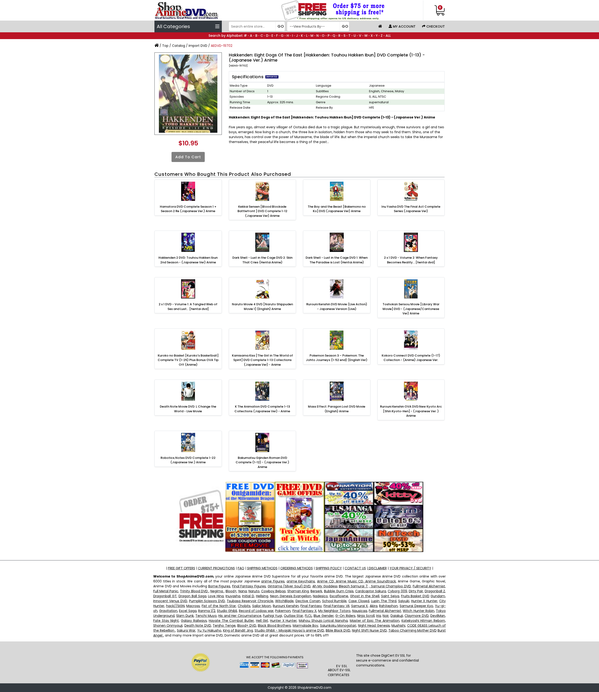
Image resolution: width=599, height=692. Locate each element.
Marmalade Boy (305, 625)
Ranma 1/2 (206, 610)
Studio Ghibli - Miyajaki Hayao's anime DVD (289, 630)
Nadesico (320, 596)
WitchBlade (284, 601)
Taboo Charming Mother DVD (412, 630)
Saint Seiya (390, 596)
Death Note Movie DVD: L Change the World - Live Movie (188, 408)
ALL (388, 35)
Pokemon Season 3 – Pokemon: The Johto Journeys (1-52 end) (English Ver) (336, 357)
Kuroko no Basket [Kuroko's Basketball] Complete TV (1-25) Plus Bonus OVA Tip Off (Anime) (188, 360)
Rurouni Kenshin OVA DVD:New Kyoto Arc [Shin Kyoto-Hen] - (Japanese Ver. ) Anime (411, 411)
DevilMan (437, 615)
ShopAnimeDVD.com (314, 687)
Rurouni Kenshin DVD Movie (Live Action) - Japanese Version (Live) (336, 306)
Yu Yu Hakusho (209, 630)
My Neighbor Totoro (334, 610)
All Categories (173, 26)
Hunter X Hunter (424, 601)
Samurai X (359, 606)
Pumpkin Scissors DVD (207, 601)
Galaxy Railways (194, 620)
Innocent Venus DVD (170, 601)
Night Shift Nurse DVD (369, 630)
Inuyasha (233, 596)
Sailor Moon (261, 606)
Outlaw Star (293, 615)
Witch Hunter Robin (418, 610)
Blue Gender (323, 615)
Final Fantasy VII (336, 606)
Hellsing (262, 596)
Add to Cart (188, 157)
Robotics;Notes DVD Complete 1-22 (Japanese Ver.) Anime (188, 460)
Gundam (438, 596)
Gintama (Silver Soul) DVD (289, 586)
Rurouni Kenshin (286, 606)
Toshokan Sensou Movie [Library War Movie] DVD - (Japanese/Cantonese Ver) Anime (411, 309)
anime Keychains (301, 581)
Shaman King (298, 591)
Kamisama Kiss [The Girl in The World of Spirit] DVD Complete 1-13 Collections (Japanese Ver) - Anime (262, 360)
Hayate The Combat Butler (231, 620)
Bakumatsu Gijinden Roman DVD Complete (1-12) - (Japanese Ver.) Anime (262, 462)
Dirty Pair (416, 591)
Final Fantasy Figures (249, 586)
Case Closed (358, 601)
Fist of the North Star (219, 606)
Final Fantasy (311, 606)
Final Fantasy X (304, 610)
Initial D (248, 596)
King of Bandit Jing (238, 630)
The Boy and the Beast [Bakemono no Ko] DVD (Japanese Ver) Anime (337, 208)
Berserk (316, 591)
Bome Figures (219, 586)
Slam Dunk (185, 615)
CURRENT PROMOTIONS (216, 568)
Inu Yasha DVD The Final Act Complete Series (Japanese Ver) (410, 208)
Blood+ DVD (246, 625)
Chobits (244, 606)
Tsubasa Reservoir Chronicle (250, 601)
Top (165, 45)
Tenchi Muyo (205, 615)
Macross (193, 606)
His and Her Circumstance (239, 615)
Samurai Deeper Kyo (416, 606)
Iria (378, 615)
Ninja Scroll (365, 615)
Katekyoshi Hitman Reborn (423, 620)
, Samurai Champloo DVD (390, 586)
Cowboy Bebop (273, 591)
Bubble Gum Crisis (339, 591)
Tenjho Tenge (224, 625)
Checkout (435, 26)
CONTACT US (355, 568)
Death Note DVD (197, 625)
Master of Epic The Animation (375, 620)
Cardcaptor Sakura (370, 591)
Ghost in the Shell (364, 596)
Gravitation (168, 610)
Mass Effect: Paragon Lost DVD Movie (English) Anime (336, 408)
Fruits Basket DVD (415, 596)
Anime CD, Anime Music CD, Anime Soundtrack (356, 581)
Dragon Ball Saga (192, 596)
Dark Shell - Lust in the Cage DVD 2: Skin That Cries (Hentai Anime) (262, 260)
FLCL (308, 615)
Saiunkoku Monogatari (338, 625)
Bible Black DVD (338, 630)
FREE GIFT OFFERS (181, 568)
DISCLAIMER (377, 568)
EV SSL (341, 666)
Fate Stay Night (166, 620)
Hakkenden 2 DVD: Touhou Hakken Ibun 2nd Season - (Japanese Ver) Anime (188, 260)
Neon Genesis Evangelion (290, 596)
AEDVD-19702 (221, 45)
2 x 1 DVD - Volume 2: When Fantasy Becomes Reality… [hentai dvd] (411, 260)
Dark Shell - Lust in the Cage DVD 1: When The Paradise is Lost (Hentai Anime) (337, 260)
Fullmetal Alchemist (429, 586)
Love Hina (216, 596)
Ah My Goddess (325, 586)
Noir (386, 615)
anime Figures (273, 581)
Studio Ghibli (227, 610)
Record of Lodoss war (256, 610)
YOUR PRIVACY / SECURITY (410, 568)
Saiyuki (403, 601)
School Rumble (334, 601)
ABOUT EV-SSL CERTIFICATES (339, 672)
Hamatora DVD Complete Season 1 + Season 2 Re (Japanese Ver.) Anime (188, 208)
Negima (217, 591)
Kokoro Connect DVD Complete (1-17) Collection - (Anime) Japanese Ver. (411, 357)
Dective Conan (308, 601)
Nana (242, 591)
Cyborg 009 (397, 591)
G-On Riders (345, 615)
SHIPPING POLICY (329, 568)
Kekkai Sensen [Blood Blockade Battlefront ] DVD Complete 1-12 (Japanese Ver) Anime (262, 211)
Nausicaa (359, 610)
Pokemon (283, 610)
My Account (404, 26)
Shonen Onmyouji (168, 625)
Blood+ (231, 591)
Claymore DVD (416, 615)
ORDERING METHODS (296, 568)
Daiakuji (397, 615)
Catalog (178, 45)
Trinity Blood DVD (194, 591)
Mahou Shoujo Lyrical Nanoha (323, 620)
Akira (373, 606)
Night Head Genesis (374, 625)
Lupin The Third (383, 601)
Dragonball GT (165, 596)
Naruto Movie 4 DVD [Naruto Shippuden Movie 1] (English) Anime (262, 306)
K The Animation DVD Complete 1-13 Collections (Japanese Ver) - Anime (262, 408)
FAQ (241, 568)
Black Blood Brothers (274, 625)
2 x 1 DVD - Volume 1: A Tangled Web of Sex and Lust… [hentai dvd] (188, 306)
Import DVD (198, 45)
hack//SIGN (175, 606)
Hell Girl (262, 620)
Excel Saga (187, 610)
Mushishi (398, 625)
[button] (342, 654)
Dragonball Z (435, 591)
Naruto (253, 591)
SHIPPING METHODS (262, 568)
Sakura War (186, 630)
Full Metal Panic (165, 591)
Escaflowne (339, 596)
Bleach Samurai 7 (353, 586)
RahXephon (388, 606)
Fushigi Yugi (272, 615)
